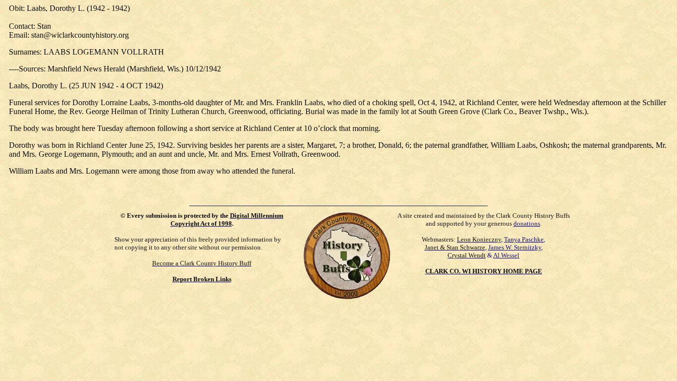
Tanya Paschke (524, 239)
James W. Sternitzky (514, 247)
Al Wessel (506, 255)
